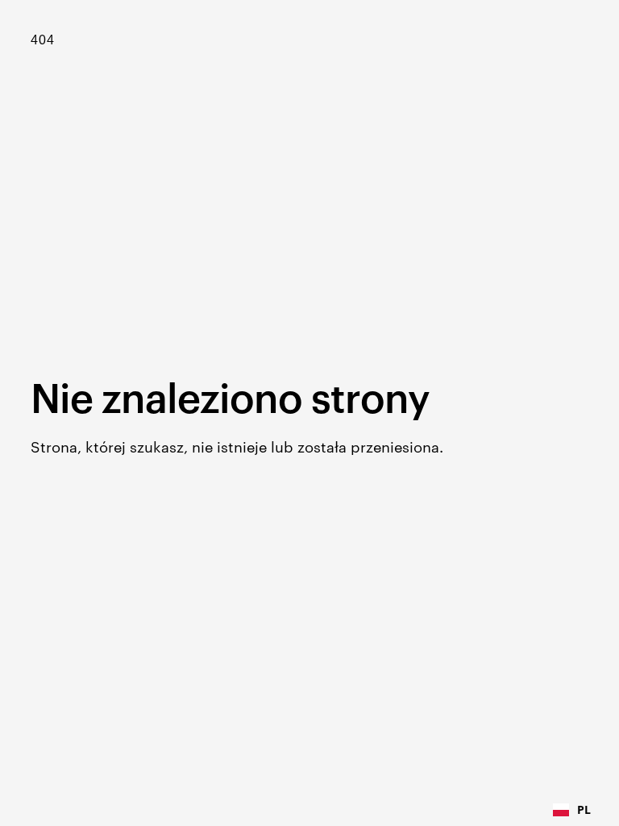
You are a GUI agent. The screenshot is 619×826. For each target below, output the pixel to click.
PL (584, 809)
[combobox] (572, 810)
